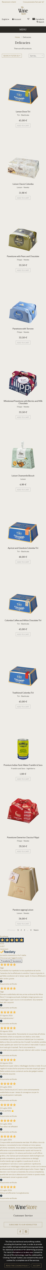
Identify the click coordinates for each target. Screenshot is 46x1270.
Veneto (26, 187)
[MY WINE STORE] (23, 10)
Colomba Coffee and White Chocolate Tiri (23, 620)
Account (17, 19)
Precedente (5, 961)
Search (41, 22)
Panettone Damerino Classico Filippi (23, 837)
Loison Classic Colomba (23, 184)
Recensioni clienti (9, 2)
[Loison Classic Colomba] (23, 157)
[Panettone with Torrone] (23, 302)
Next (36, 930)
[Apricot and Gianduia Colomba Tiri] (23, 521)
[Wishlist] (28, 19)
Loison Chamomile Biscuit (23, 475)
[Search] (37, 22)
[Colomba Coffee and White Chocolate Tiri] (23, 593)
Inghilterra (31, 768)
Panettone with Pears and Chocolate (23, 256)
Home (17, 37)
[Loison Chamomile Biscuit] (23, 449)
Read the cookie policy (17, 1266)
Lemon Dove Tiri (23, 111)
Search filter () (11, 56)
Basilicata (25, 115)
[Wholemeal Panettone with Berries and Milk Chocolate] (23, 374)
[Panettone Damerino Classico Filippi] (23, 810)
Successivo (17, 961)
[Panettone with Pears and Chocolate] (23, 229)
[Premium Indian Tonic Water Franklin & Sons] (23, 738)
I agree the (17, 1235)
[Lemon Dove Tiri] (23, 85)
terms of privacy (21, 1235)
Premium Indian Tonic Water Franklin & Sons (23, 765)
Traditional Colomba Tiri (23, 693)
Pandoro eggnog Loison (23, 910)
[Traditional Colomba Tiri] (23, 666)
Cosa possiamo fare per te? (33, 2)
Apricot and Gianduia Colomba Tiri (23, 548)
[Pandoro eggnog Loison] (23, 883)
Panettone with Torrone (23, 328)
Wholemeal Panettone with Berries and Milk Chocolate (23, 402)
